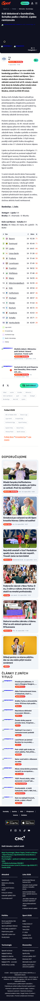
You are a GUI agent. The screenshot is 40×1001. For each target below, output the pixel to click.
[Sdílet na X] (7, 385)
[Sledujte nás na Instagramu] (15, 830)
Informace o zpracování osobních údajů (16, 988)
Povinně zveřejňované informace (24, 996)
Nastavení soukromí (13, 991)
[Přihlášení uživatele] (32, 3)
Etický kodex (10, 996)
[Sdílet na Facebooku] (3, 385)
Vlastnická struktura (26, 991)
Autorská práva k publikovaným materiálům (19, 983)
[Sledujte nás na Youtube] (29, 830)
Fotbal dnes (9, 437)
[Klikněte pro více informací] (4, 41)
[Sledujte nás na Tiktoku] (24, 830)
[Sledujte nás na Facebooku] (11, 830)
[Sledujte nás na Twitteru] (20, 830)
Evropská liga (20, 437)
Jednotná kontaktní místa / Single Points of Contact (20, 993)
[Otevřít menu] (36, 3)
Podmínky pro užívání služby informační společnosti (20, 986)
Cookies (31, 988)
